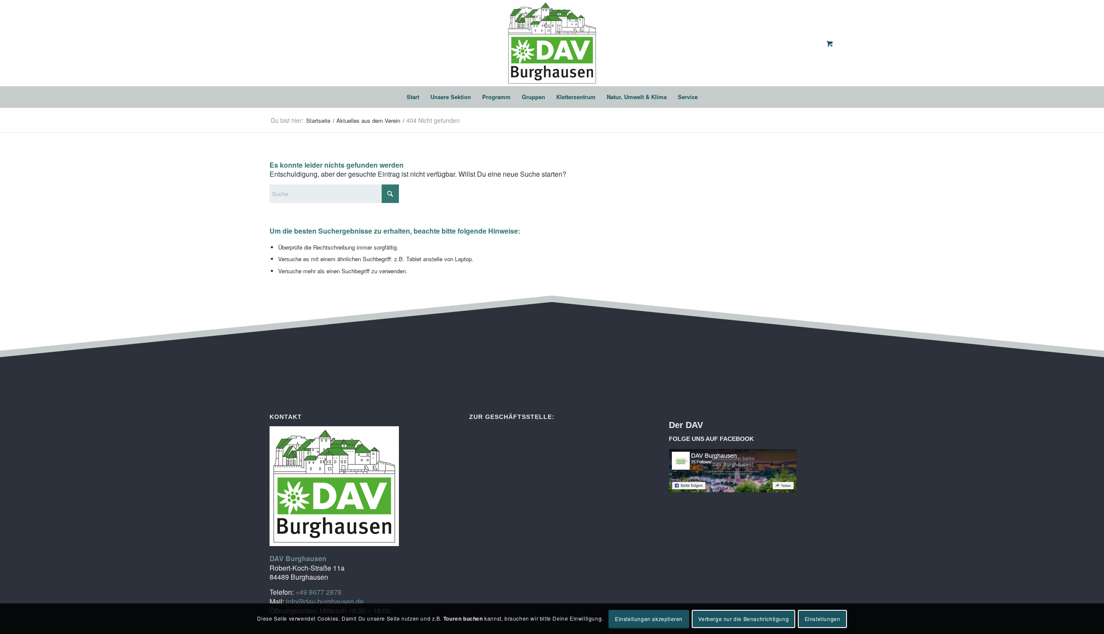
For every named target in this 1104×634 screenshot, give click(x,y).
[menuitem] (413, 97)
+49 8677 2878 (318, 592)
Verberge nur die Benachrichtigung (743, 618)
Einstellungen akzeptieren (649, 618)
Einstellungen (823, 618)
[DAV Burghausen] (552, 43)
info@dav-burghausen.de (325, 601)
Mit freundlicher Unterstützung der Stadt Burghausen (786, 438)
